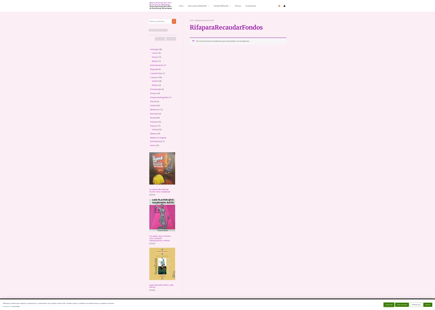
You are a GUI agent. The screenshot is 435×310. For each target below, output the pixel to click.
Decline (427, 304)
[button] (208, 6)
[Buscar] (174, 21)
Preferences (416, 304)
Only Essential (402, 304)
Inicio (181, 6)
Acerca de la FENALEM (197, 6)
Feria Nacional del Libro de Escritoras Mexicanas (161, 7)
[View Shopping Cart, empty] (279, 6)
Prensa (238, 6)
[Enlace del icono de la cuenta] (284, 6)
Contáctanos (250, 6)
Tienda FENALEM (220, 6)
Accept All (388, 304)
